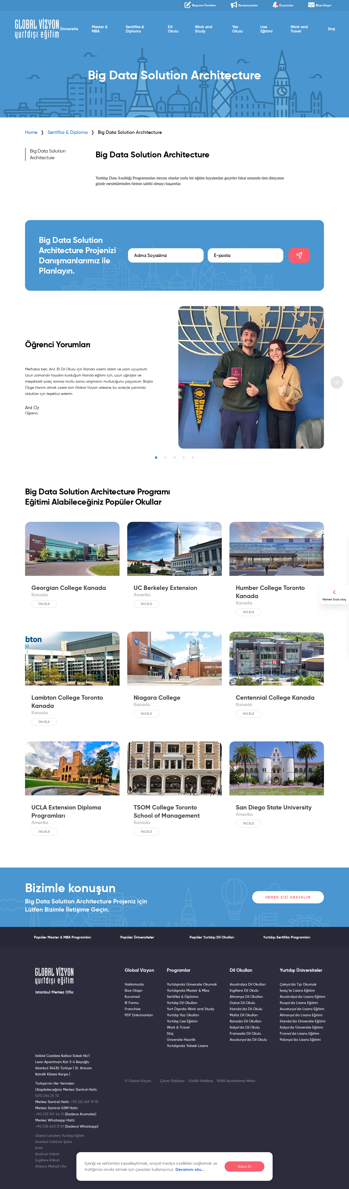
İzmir (39, 1147)
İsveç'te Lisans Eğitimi (297, 990)
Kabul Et (244, 1166)
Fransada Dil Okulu (245, 1033)
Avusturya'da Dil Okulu (248, 1039)
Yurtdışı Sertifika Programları (286, 937)
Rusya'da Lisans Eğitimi (299, 1002)
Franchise (133, 1009)
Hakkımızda (134, 984)
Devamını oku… (190, 1169)
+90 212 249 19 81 (84, 1101)
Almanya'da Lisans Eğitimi (301, 1015)
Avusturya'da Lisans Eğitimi (302, 1009)
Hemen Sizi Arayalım (288, 897)
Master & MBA (100, 29)
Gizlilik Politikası (200, 1080)
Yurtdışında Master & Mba (188, 990)
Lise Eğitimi (266, 29)
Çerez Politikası (172, 1080)
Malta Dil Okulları (244, 1015)
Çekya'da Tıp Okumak (298, 984)
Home (31, 132)
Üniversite (69, 29)
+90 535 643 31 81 (49, 1126)
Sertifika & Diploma (135, 29)
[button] (156, 457)
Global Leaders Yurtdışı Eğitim (59, 1135)
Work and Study (203, 29)
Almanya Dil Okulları (246, 996)
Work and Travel (299, 29)
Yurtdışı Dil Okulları (182, 1002)
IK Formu (132, 1002)
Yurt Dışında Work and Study (190, 1009)
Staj (331, 29)
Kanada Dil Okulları (245, 1021)
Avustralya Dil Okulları (248, 984)
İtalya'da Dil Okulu (245, 1027)
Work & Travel (178, 1027)
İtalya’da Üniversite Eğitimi (301, 1027)
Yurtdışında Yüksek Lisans (187, 1045)
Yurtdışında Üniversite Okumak (192, 984)
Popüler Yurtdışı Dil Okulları (212, 937)
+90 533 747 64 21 (49, 1114)
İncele (44, 604)
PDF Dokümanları (139, 1015)
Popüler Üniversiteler (137, 937)
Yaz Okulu (237, 29)
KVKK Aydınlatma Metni (236, 1080)
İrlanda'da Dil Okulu (246, 1009)
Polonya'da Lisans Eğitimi (300, 1039)
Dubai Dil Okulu (242, 1002)
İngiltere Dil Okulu (244, 990)
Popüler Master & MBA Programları (62, 937)
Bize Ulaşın (133, 990)
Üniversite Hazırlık (181, 1039)
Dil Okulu (173, 29)
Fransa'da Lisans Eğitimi (299, 1033)
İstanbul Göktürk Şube (53, 1141)
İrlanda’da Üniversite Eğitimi (302, 1021)
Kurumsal (132, 996)
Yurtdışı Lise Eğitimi (182, 1021)
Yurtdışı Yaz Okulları (183, 1015)
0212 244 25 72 (47, 1095)
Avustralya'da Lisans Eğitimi (302, 996)
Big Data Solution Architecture (48, 154)
